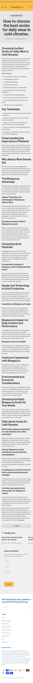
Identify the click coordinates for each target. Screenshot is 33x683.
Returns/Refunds (6, 630)
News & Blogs (5, 624)
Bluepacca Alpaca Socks (16, 15)
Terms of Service (16, 556)
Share (17, 526)
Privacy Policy (7, 556)
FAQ (3, 639)
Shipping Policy (6, 627)
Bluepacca (21, 520)
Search (4, 617)
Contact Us (5, 642)
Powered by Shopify (18, 677)
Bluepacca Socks (6, 621)
